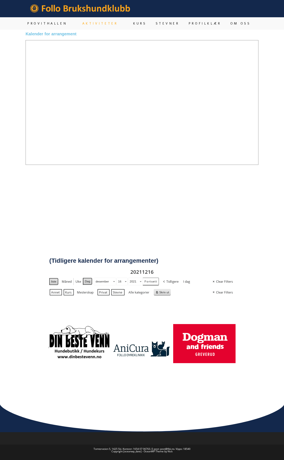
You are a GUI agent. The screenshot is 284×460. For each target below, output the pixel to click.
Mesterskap (85, 292)
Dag (87, 281)
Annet (55, 292)
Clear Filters (224, 281)
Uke (78, 281)
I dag (186, 281)
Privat (103, 292)
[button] (44, 353)
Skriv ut (163, 293)
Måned (67, 281)
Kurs (68, 292)
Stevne (117, 292)
